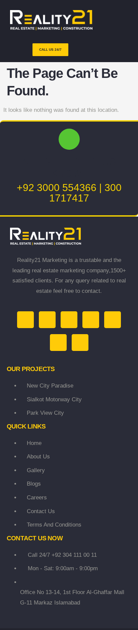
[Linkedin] (112, 319)
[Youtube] (90, 319)
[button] (91, 50)
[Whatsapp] (58, 342)
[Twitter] (25, 319)
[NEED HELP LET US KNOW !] (69, 139)
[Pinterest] (80, 342)
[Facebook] (47, 319)
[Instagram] (69, 319)
